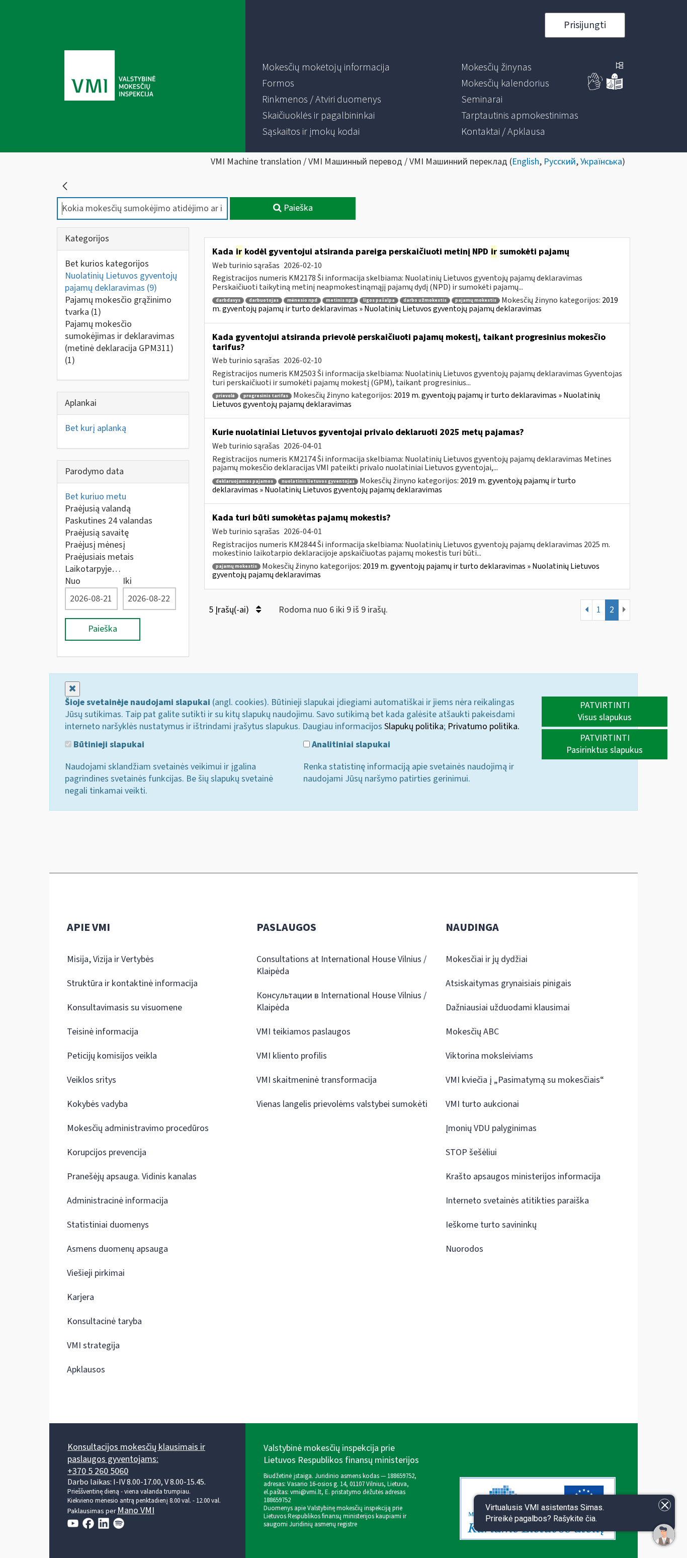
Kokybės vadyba (97, 1104)
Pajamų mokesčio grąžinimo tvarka (118, 306)
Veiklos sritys (91, 1080)
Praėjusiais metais (99, 557)
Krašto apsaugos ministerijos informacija (523, 1176)
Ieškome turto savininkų (491, 1225)
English (525, 161)
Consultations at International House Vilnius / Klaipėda (341, 965)
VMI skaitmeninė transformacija (316, 1080)
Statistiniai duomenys (108, 1225)
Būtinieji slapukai (107, 745)
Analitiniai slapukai (350, 745)
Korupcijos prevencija (106, 1152)
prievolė (225, 396)
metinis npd (340, 300)
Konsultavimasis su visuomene (124, 1007)
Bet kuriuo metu (95, 496)
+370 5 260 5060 (97, 1471)
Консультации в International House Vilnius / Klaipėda (341, 1001)
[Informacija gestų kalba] (595, 87)
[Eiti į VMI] (109, 76)
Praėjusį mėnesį (95, 545)
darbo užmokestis (425, 300)
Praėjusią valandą (98, 508)
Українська (601, 161)
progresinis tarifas (265, 396)
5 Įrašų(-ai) (230, 609)
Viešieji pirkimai (96, 1273)
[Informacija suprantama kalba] (615, 87)
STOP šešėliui (471, 1152)
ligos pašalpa (379, 300)
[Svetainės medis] (619, 66)
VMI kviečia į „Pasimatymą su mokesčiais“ (525, 1080)
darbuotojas (264, 300)
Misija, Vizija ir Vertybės (110, 959)
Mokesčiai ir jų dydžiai (487, 959)
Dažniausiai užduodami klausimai (508, 1007)
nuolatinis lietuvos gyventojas (318, 481)
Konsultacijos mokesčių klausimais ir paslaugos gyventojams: (136, 1453)
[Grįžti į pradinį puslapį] (65, 186)
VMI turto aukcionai (482, 1104)
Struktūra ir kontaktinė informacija (132, 983)
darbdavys (228, 300)
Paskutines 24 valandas (108, 520)
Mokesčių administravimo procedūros (138, 1128)
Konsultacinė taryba (104, 1321)
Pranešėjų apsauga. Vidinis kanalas (132, 1176)
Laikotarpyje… (93, 569)
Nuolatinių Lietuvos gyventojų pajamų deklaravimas (121, 282)
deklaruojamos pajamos (244, 481)
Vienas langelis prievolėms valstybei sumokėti (341, 1104)
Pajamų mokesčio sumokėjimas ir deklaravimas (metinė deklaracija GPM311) (120, 342)
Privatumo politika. (484, 726)
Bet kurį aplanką (95, 428)
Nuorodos (464, 1249)
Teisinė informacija (102, 1031)
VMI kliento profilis (291, 1056)
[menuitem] (326, 67)
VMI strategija (93, 1345)
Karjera (80, 1297)
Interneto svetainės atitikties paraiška (517, 1200)
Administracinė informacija (117, 1200)
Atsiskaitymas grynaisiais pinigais (508, 983)
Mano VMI (135, 1510)
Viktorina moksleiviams (489, 1056)
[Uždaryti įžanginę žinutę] (664, 1505)
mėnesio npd (302, 300)
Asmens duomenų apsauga (117, 1249)
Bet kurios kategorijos (107, 263)
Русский (560, 161)
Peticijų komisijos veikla (112, 1056)
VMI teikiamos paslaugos (303, 1031)
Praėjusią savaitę (97, 533)
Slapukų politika (414, 726)
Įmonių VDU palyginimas (491, 1128)
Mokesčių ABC (472, 1031)
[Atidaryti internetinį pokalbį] (664, 1535)
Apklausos (86, 1369)
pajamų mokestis (475, 300)
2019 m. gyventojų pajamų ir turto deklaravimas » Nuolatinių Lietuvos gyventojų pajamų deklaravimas (415, 305)
